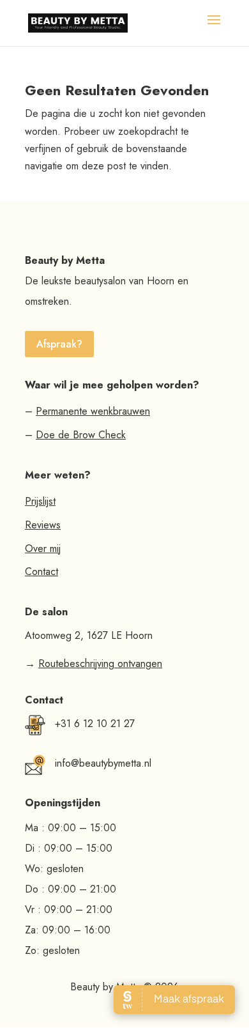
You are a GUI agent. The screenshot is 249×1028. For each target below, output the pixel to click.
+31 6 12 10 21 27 (95, 723)
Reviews (43, 525)
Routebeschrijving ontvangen (100, 663)
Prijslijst (40, 501)
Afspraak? (59, 344)
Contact (41, 571)
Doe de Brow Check (81, 434)
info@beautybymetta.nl (103, 763)
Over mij (43, 548)
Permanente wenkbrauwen (93, 411)
